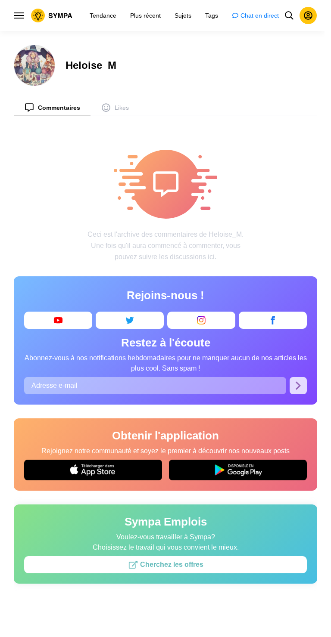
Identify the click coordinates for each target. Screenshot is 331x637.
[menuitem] (52, 107)
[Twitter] (130, 320)
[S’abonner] (298, 385)
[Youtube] (58, 320)
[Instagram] (201, 320)
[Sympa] (51, 15)
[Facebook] (273, 320)
